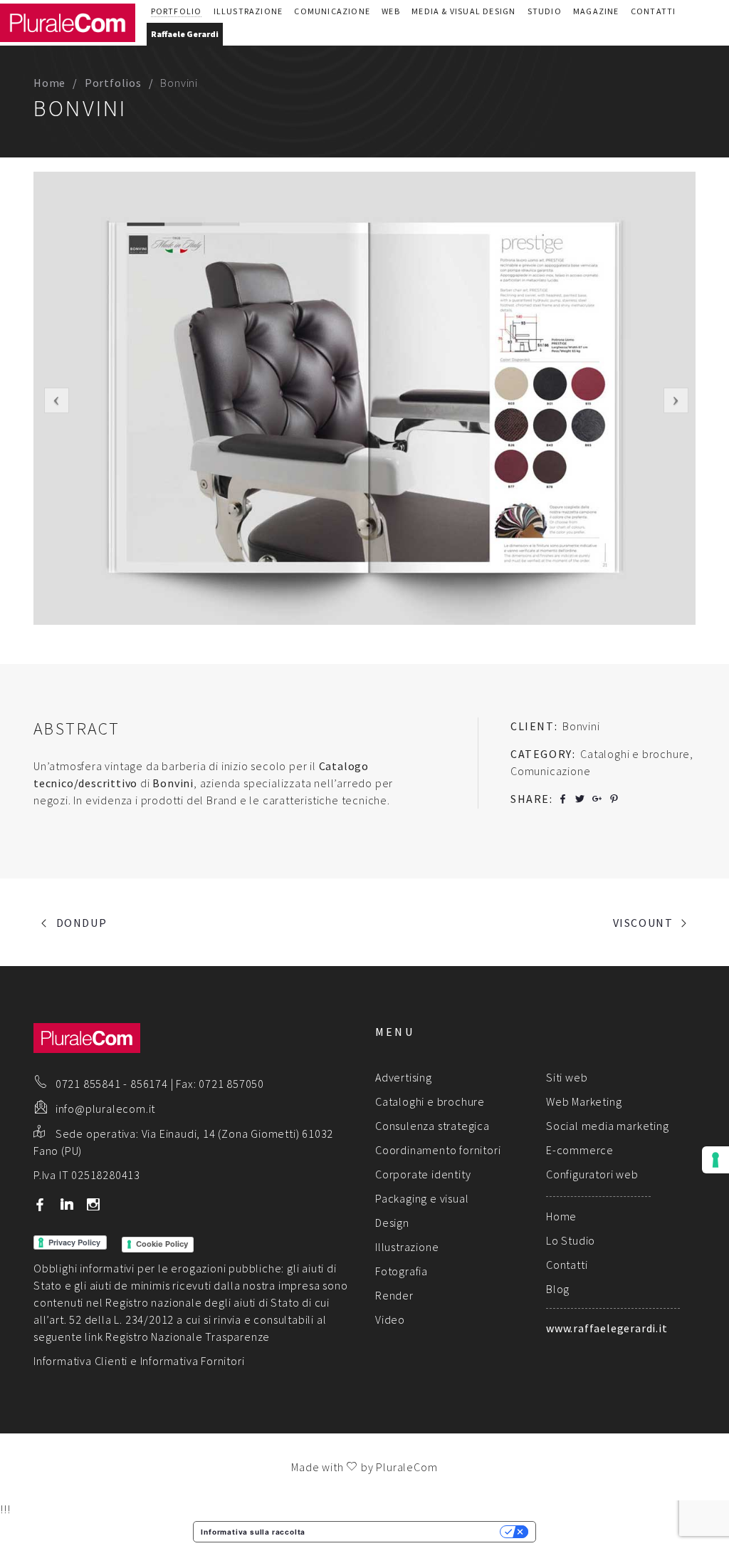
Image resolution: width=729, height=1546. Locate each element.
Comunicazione (332, 11)
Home (49, 83)
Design (392, 1222)
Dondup (81, 922)
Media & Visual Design (463, 11)
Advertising (403, 1077)
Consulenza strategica (432, 1126)
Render (394, 1295)
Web (391, 11)
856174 (149, 1084)
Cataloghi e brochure (430, 1101)
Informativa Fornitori (192, 1361)
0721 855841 (88, 1084)
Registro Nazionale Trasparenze (187, 1336)
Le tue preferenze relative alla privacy (407, 1531)
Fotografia (401, 1271)
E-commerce (580, 1150)
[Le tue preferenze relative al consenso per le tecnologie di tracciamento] (715, 1159)
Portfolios (113, 83)
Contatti (653, 11)
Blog (558, 1289)
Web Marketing (584, 1101)
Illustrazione (248, 11)
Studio (545, 11)
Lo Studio (570, 1240)
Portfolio (176, 11)
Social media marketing (607, 1126)
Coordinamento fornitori (437, 1150)
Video (390, 1319)
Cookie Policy (162, 1244)
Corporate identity (423, 1174)
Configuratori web (592, 1174)
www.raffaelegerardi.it (607, 1328)
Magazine (596, 11)
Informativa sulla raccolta (253, 1531)
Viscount (643, 922)
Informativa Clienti (80, 1361)
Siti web (566, 1077)
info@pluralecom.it (105, 1108)
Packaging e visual (421, 1198)
